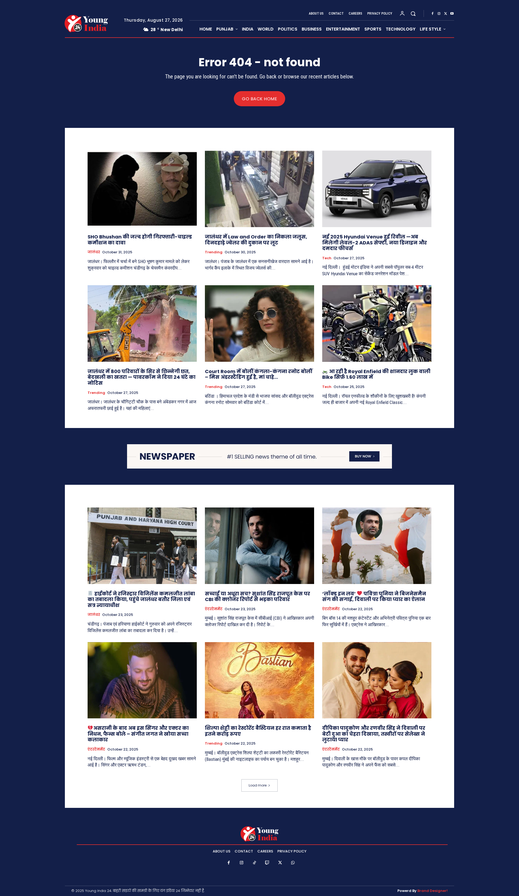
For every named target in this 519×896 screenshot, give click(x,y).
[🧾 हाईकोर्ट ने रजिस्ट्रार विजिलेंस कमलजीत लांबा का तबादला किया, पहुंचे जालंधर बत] (142, 545)
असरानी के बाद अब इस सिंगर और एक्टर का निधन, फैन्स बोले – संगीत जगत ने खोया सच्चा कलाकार (138, 734)
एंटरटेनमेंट (213, 609)
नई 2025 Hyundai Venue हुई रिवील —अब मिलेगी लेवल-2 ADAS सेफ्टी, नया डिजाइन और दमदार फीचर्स (374, 242)
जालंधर (94, 252)
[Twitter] (445, 14)
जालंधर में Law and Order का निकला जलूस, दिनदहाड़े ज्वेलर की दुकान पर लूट (256, 239)
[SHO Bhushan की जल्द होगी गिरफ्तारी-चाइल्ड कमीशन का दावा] (142, 189)
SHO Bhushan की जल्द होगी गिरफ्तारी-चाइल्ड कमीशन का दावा (140, 239)
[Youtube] (452, 14)
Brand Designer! (432, 890)
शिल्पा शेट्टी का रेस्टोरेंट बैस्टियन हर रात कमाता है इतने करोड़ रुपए (258, 731)
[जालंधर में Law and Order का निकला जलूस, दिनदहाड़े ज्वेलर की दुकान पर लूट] (259, 189)
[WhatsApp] (293, 863)
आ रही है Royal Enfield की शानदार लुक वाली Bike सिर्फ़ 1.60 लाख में (376, 374)
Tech (326, 258)
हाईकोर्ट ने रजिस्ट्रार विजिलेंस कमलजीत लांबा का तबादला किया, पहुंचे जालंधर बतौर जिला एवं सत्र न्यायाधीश (141, 599)
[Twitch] (267, 863)
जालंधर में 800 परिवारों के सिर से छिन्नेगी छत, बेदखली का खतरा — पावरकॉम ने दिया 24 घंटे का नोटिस (141, 377)
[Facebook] (432, 14)
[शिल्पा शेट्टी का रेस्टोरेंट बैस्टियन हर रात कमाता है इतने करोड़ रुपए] (259, 680)
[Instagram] (439, 14)
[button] (413, 13)
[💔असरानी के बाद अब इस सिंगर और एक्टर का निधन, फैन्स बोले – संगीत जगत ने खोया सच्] (142, 680)
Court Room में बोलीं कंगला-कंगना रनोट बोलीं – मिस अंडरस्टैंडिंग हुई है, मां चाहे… (258, 374)
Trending (213, 252)
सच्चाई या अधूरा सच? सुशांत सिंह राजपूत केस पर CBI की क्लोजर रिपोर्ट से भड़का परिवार (257, 596)
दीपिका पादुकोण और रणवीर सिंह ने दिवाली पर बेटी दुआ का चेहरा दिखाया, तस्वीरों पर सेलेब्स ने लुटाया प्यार (373, 734)
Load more (258, 785)
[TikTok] (254, 863)
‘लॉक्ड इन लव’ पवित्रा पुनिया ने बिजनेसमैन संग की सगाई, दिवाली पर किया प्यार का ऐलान (374, 596)
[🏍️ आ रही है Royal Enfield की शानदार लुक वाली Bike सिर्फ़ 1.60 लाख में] (376, 323)
